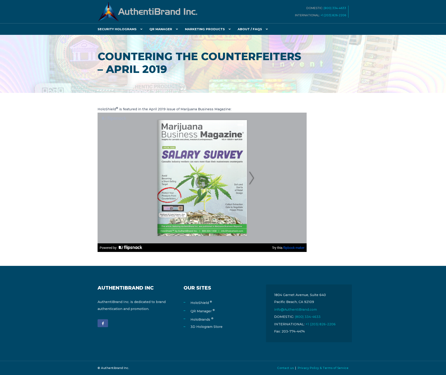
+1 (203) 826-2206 (334, 15)
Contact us (285, 368)
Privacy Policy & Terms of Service (323, 368)
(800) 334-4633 (336, 8)
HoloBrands (201, 319)
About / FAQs (250, 29)
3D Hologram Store (206, 327)
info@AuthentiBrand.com (295, 309)
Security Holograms (117, 29)
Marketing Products (205, 29)
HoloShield (201, 303)
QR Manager (160, 29)
